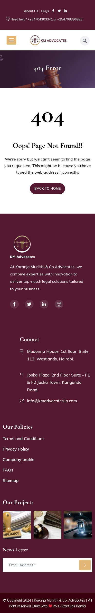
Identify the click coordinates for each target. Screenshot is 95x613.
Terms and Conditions (23, 438)
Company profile (18, 459)
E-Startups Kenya (72, 606)
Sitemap (11, 480)
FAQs (45, 11)
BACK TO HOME (47, 188)
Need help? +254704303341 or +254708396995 (46, 19)
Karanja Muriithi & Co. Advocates (59, 600)
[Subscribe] (85, 565)
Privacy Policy (16, 449)
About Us (31, 11)
